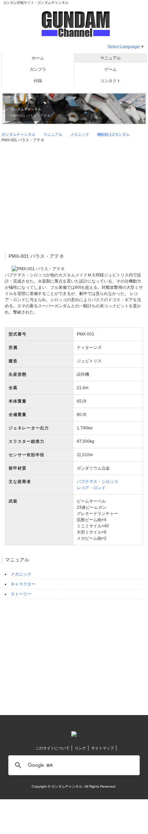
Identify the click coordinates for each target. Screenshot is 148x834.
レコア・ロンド (91, 487)
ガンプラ (38, 69)
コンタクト (110, 80)
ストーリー (21, 594)
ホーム (38, 58)
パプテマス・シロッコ (97, 481)
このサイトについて (52, 748)
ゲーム (110, 69)
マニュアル (110, 58)
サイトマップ (102, 748)
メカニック (21, 574)
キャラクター (23, 584)
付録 (38, 80)
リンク (80, 748)
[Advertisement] (74, 198)
